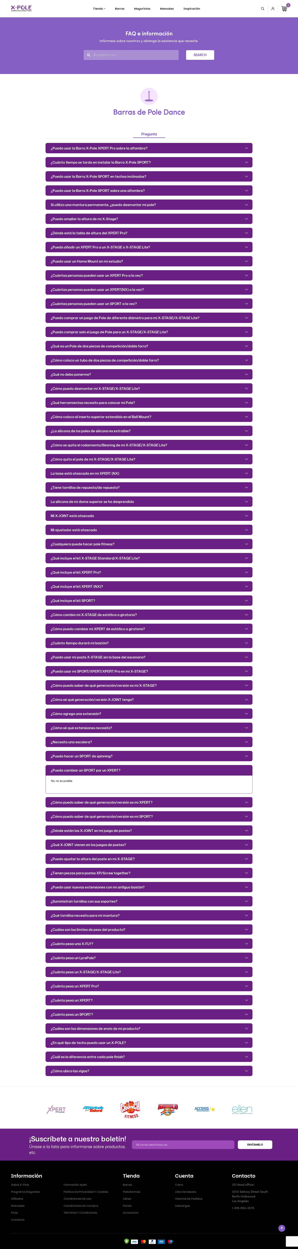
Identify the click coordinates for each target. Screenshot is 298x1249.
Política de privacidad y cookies (86, 1192)
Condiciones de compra (81, 1206)
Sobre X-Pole (20, 1185)
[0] (284, 8)
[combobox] (131, 55)
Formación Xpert (75, 1185)
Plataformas (131, 1192)
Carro (179, 1185)
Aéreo (127, 1199)
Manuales (17, 1206)
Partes (127, 1206)
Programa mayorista (25, 1192)
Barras (127, 1185)
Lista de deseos (185, 1192)
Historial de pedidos (188, 1199)
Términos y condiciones (80, 1213)
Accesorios (130, 1213)
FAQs (14, 1213)
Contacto (17, 1220)
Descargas (182, 1206)
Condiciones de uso (77, 1199)
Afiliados (17, 1199)
